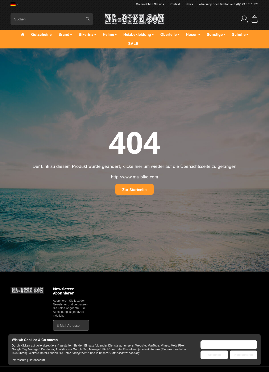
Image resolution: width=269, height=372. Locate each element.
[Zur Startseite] (134, 19)
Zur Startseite (134, 189)
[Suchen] (87, 19)
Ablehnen (214, 355)
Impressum (19, 360)
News (189, 4)
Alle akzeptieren (229, 345)
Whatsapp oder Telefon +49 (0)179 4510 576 (228, 4)
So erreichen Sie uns (150, 4)
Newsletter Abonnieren (64, 291)
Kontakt (175, 4)
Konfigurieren (243, 355)
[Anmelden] (244, 19)
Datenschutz (37, 360)
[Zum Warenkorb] (254, 19)
